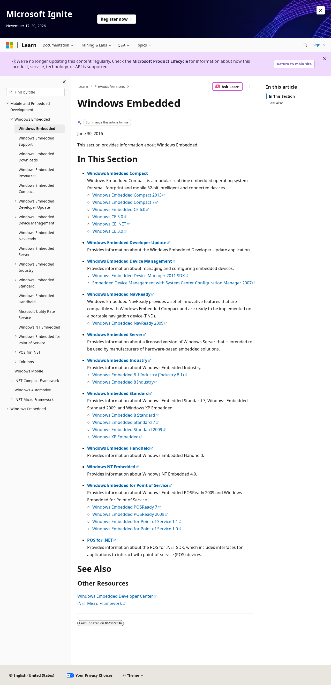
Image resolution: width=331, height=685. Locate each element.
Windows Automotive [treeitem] (32, 389)
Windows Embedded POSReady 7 (124, 507)
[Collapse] (64, 82)
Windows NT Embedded (111, 467)
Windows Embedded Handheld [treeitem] (36, 299)
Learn (83, 86)
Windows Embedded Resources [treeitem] (36, 172)
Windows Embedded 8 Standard (123, 415)
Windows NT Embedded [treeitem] (39, 327)
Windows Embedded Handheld (118, 448)
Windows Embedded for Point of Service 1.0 (135, 529)
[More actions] (249, 86)
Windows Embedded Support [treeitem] (36, 141)
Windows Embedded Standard (118, 393)
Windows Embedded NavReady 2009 (127, 323)
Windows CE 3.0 (107, 231)
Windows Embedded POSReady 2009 (128, 514)
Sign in (319, 44)
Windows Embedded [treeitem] (37, 128)
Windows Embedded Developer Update (126, 242)
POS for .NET (100, 540)
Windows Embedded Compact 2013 (127, 195)
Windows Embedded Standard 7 (123, 422)
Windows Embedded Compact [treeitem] (36, 188)
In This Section (282, 96)
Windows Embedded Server (114, 334)
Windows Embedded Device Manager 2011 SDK (138, 275)
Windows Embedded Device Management (129, 261)
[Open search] (305, 45)
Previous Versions (109, 86)
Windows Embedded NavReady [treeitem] (36, 236)
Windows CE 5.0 (107, 217)
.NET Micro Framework (99, 603)
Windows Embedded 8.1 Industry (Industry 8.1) (138, 375)
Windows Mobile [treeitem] (28, 371)
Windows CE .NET (109, 224)
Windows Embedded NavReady (119, 294)
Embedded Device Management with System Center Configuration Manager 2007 (172, 283)
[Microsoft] (9, 45)
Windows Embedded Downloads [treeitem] (36, 157)
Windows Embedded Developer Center (115, 596)
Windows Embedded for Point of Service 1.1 (135, 521)
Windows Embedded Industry (117, 360)
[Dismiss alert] (321, 10)
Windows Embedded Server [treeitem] (36, 251)
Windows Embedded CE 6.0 (118, 209)
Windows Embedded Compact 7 (123, 202)
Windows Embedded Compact (117, 173)
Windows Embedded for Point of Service (127, 485)
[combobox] (35, 92)
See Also (276, 102)
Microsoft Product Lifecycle (160, 61)
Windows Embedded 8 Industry (123, 382)
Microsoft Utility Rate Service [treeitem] (37, 314)
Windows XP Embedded (115, 437)
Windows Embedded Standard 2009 (127, 429)
